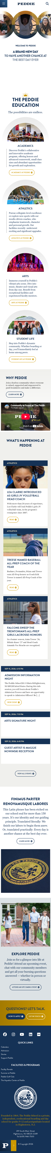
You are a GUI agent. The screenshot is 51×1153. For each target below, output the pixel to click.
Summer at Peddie (8, 1073)
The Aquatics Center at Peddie (13, 1080)
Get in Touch (35, 1016)
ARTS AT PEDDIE (17, 302)
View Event (12, 702)
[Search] (47, 3)
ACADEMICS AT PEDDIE (20, 172)
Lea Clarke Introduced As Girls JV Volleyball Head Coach (24, 495)
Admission (5, 1050)
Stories (3, 1054)
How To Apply (14, 1016)
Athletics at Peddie (20, 238)
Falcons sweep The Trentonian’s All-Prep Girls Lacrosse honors (24, 631)
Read (12, 519)
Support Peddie (7, 1057)
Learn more (13, 394)
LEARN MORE (24, 841)
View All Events (24, 773)
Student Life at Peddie (21, 359)
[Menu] (3, 3)
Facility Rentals (7, 1069)
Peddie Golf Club (7, 1076)
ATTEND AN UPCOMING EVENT (24, 987)
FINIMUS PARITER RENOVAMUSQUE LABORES (25, 801)
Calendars (5, 1046)
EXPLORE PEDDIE (25, 954)
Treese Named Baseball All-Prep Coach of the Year (24, 563)
